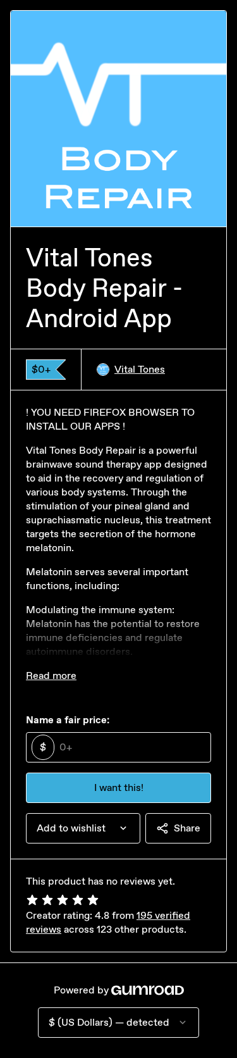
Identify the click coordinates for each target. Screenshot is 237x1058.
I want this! (118, 787)
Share (187, 828)
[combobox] (83, 828)
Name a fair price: (67, 720)
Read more (51, 675)
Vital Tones (139, 369)
